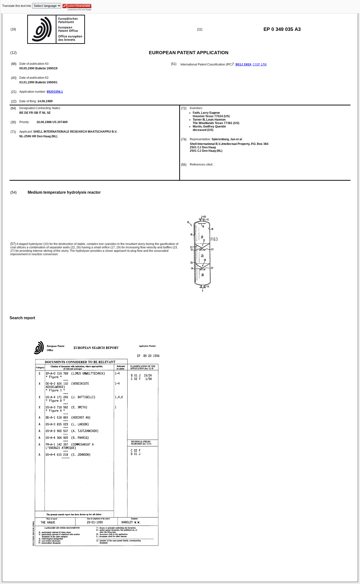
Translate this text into (16, 6)
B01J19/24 (243, 64)
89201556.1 (55, 91)
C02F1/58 (260, 64)
